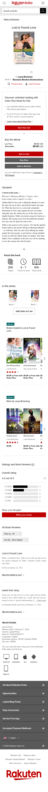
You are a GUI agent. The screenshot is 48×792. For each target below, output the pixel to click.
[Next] (44, 358)
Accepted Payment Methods (17, 728)
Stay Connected (11, 710)
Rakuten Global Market (15, 759)
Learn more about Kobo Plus (19, 121)
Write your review (24, 515)
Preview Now (16, 84)
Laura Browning (25, 77)
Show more (40, 600)
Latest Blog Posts (12, 702)
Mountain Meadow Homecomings (28, 79)
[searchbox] (24, 10)
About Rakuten (30, 763)
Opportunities (10, 693)
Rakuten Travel (34, 759)
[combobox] (12, 533)
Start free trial (24, 128)
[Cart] (42, 3)
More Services (15, 763)
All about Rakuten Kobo (15, 685)
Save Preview (34, 84)
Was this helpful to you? (12, 575)
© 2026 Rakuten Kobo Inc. (14, 746)
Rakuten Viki (15, 755)
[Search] (43, 10)
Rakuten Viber (30, 755)
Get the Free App (11, 718)
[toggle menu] (4, 3)
